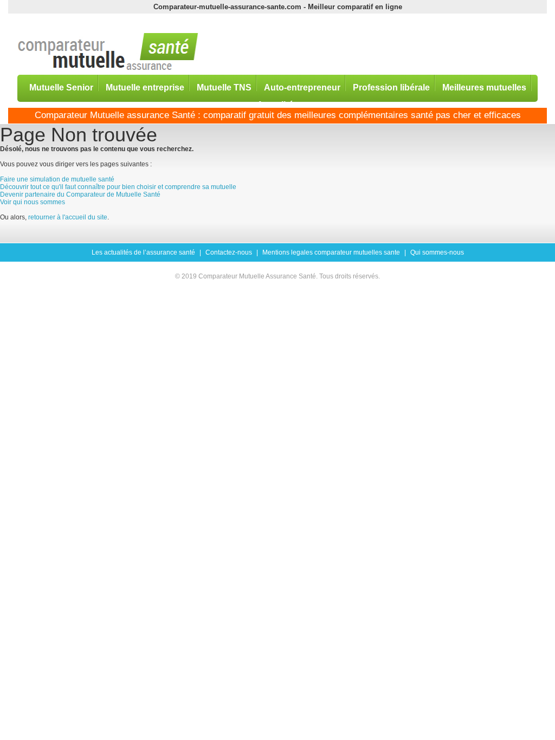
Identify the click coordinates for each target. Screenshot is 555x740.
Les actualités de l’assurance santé (143, 252)
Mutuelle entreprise (145, 87)
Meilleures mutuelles (484, 87)
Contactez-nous (228, 252)
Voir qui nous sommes (32, 202)
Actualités (277, 104)
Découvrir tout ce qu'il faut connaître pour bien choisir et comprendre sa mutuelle (118, 187)
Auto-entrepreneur (302, 87)
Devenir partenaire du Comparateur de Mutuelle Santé (80, 194)
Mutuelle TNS (224, 87)
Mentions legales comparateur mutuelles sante (331, 252)
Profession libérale (391, 87)
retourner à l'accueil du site (67, 217)
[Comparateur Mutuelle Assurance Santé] (108, 52)
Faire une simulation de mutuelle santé (57, 179)
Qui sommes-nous (437, 252)
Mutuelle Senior (61, 87)
